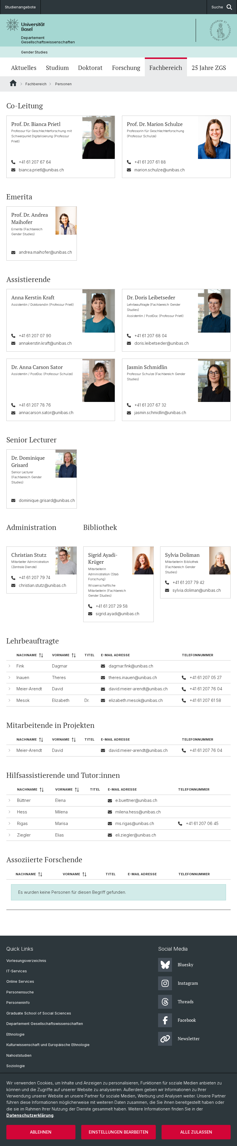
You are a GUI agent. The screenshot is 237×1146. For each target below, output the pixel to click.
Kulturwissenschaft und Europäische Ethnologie (48, 1045)
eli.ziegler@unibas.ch (135, 834)
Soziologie (15, 1066)
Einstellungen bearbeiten (118, 1132)
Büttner (24, 800)
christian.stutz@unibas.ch (42, 585)
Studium (57, 68)
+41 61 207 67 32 (150, 405)
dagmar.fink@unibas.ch (131, 665)
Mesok (22, 700)
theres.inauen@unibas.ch (133, 677)
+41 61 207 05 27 (206, 677)
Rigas (22, 823)
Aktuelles (23, 68)
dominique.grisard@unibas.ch (47, 500)
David (57, 688)
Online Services (20, 981)
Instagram (188, 983)
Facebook (187, 1020)
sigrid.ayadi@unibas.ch (117, 613)
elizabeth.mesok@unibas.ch (136, 700)
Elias (59, 834)
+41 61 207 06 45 (202, 823)
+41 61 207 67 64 (35, 162)
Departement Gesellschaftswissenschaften (48, 40)
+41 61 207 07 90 (35, 335)
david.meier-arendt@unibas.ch (138, 688)
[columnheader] (32, 655)
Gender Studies (34, 52)
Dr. (86, 700)
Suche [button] (217, 7)
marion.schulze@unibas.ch (159, 169)
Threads (186, 1001)
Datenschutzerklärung (29, 1115)
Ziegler (24, 834)
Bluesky (185, 964)
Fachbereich (165, 68)
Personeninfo (18, 1002)
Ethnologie (15, 1034)
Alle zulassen (196, 1132)
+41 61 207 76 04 (206, 688)
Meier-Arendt (29, 688)
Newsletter (189, 1038)
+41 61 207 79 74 (34, 577)
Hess (22, 811)
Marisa (61, 823)
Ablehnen (40, 1132)
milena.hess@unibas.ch (138, 811)
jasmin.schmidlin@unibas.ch (160, 412)
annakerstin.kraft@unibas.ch (45, 343)
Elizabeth (60, 700)
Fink (20, 665)
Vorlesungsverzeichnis (26, 960)
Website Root (13, 83)
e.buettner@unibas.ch (136, 800)
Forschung (126, 68)
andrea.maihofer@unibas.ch (45, 252)
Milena (61, 811)
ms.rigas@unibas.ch (134, 823)
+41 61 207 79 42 (188, 582)
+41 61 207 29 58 (112, 606)
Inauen (22, 677)
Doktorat (90, 68)
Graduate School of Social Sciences (38, 1013)
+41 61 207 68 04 (150, 335)
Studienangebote (20, 7)
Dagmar (59, 665)
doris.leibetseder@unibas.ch (161, 343)
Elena (60, 800)
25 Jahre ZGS (209, 68)
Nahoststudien (19, 1055)
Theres (59, 677)
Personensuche (20, 992)
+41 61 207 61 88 (150, 162)
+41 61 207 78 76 (35, 405)
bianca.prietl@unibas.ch (41, 169)
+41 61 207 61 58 (205, 700)
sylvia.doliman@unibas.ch (197, 590)
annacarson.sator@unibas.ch (46, 412)
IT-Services (16, 971)
